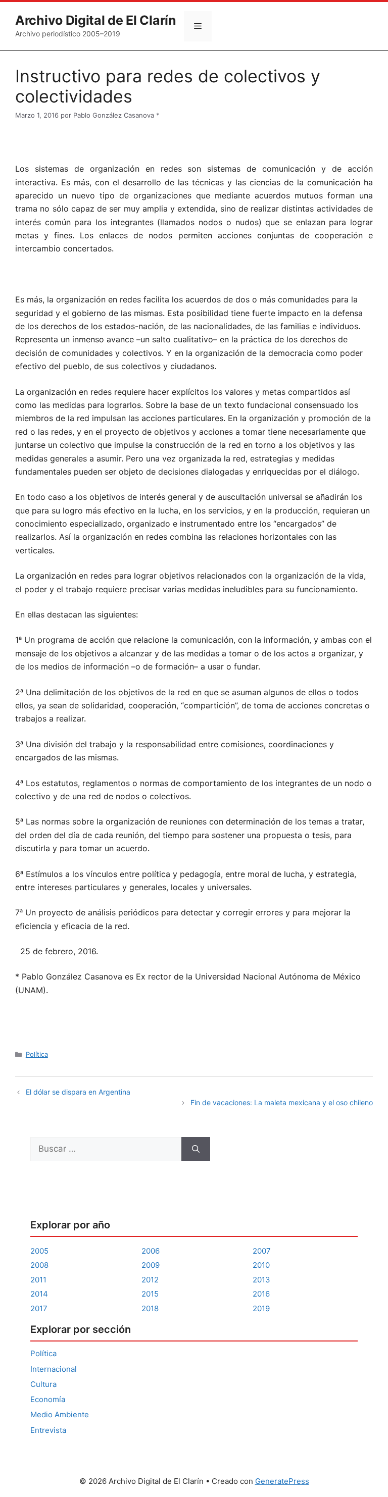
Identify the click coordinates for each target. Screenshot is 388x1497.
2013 (261, 1279)
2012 (150, 1279)
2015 (150, 1294)
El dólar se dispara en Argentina (78, 1092)
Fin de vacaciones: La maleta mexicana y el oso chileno (281, 1102)
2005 (39, 1251)
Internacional (53, 1369)
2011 (38, 1279)
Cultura (43, 1384)
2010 (261, 1265)
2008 (39, 1265)
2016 (261, 1294)
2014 (39, 1294)
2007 (262, 1251)
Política (37, 1054)
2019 (261, 1308)
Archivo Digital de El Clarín (95, 20)
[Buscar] (195, 1149)
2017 (38, 1308)
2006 (150, 1251)
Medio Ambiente (59, 1414)
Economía (47, 1399)
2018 (150, 1308)
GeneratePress (282, 1481)
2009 (150, 1265)
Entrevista (48, 1430)
